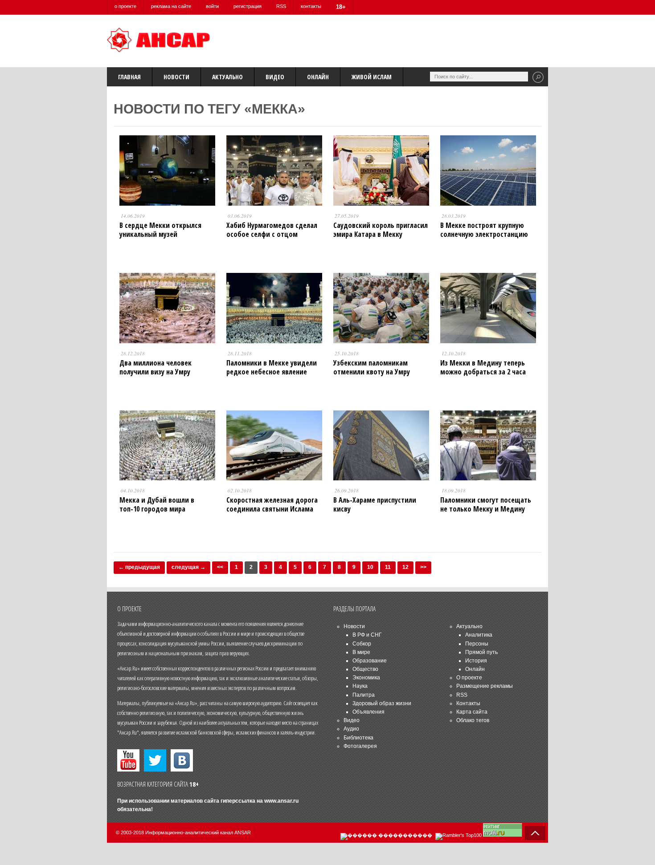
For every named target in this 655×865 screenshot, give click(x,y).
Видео (275, 77)
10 (370, 567)
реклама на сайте (171, 6)
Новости (176, 77)
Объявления (368, 712)
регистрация (247, 6)
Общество (365, 669)
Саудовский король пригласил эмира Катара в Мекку (380, 229)
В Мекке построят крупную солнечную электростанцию (484, 229)
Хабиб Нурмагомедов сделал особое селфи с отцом (271, 229)
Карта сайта (471, 712)
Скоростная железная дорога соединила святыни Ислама (272, 504)
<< (220, 567)
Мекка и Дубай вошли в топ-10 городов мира (156, 504)
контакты (311, 6)
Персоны (476, 644)
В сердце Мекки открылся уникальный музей (160, 229)
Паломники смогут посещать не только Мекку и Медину (485, 504)
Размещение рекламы (484, 686)
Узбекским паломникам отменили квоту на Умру (371, 367)
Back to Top (535, 833)
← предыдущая (139, 567)
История (476, 661)
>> (423, 567)
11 (388, 567)
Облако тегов (472, 720)
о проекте (125, 6)
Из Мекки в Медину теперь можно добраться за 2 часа (483, 367)
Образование (369, 661)
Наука (360, 686)
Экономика (366, 677)
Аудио (351, 729)
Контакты (468, 703)
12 (405, 567)
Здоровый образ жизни (381, 703)
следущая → (188, 567)
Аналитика (478, 635)
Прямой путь (481, 652)
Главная (129, 77)
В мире (361, 652)
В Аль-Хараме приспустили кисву (374, 504)
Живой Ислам (372, 77)
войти (212, 6)
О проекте (469, 677)
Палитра (363, 695)
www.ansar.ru (281, 801)
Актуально (227, 77)
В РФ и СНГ (367, 635)
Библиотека (358, 738)
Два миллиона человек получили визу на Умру (155, 367)
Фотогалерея (360, 746)
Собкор (361, 644)
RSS (281, 6)
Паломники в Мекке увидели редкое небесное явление (271, 367)
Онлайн (318, 77)
